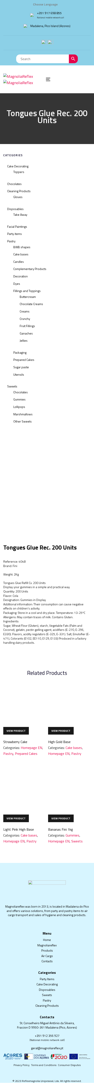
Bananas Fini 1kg (60, 829)
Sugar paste (21, 367)
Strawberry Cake (15, 741)
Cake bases (20, 254)
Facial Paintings (17, 226)
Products (47, 950)
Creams (25, 311)
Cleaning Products (19, 191)
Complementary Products (29, 269)
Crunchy (25, 318)
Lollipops (19, 406)
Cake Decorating (17, 166)
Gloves (18, 197)
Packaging (19, 352)
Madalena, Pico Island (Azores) (50, 26)
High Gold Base (59, 741)
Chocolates (14, 184)
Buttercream (28, 296)
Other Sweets (22, 421)
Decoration (20, 276)
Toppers (18, 172)
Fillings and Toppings (27, 291)
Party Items (47, 979)
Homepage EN (31, 747)
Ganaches (26, 333)
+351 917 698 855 (49, 13)
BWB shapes (21, 247)
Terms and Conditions (43, 1065)
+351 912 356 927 (47, 1035)
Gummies (19, 399)
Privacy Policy (22, 1065)
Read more (16, 731)
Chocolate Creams (31, 304)
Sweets (12, 386)
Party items (14, 233)
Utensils (18, 374)
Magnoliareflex (47, 945)
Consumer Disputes (69, 1065)
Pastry (11, 241)
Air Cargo (47, 956)
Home (47, 939)
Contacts (47, 961)
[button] (47, 4)
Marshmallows (23, 414)
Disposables (15, 209)
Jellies (24, 340)
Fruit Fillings (27, 326)
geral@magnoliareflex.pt (47, 1048)
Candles (18, 261)
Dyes (16, 283)
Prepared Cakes (23, 359)
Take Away (20, 214)
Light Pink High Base (18, 829)
